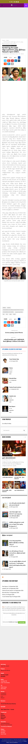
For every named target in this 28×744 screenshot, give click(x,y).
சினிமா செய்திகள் (13, 45)
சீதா (3, 314)
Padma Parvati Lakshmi (15, 387)
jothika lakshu (6, 53)
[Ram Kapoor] (5, 411)
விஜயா (14, 314)
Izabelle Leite (12, 396)
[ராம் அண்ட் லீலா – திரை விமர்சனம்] (20, 472)
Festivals (3, 715)
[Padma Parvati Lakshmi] (5, 392)
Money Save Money (5, 670)
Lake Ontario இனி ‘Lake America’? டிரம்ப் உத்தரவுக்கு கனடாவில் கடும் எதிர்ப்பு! (15, 513)
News (4, 45)
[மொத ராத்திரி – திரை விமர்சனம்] (8, 485)
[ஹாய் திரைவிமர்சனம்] (14, 448)
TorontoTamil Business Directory (8, 703)
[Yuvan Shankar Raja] (5, 364)
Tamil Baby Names (5, 723)
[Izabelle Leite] (5, 401)
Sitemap (20, 742)
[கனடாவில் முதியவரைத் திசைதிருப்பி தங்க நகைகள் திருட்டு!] (5, 508)
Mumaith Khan (12, 378)
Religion (3, 718)
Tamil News (8, 45)
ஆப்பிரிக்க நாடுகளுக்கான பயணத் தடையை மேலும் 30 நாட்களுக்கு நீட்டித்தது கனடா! (16, 524)
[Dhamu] (5, 373)
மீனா (7, 314)
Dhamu (11, 368)
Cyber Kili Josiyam (5, 666)
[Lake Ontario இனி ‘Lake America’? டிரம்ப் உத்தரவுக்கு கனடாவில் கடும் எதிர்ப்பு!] (5, 516)
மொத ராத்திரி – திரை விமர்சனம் (6, 490)
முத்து (10, 314)
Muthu (8, 307)
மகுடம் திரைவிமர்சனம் (19, 490)
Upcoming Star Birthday (10, 581)
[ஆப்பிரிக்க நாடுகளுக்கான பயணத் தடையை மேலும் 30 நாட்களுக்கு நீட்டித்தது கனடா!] (5, 527)
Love (2, 696)
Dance (2, 713)
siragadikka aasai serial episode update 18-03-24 (13, 309)
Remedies (3, 676)
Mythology (3, 717)
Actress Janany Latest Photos (14, 333)
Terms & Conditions (14, 742)
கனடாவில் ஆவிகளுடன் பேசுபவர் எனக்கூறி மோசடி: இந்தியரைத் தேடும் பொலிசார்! (17, 553)
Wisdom (2, 697)
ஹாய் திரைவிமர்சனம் (9, 458)
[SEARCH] (24, 430)
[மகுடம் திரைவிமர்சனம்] (20, 485)
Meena (4, 307)
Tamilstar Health (4, 674)
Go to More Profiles (6, 423)
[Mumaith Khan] (5, 383)
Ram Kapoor (12, 406)
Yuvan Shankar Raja (14, 359)
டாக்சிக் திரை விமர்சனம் (7, 477)
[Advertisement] (14, 23)
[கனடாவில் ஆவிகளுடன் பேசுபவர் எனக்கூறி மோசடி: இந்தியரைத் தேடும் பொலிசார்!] (5, 556)
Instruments (3, 694)
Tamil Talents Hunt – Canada (7, 709)
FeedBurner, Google (13, 622)
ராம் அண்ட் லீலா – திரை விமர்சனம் (19, 478)
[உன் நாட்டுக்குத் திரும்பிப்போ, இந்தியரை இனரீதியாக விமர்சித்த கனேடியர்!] (5, 545)
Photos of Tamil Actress (6, 724)
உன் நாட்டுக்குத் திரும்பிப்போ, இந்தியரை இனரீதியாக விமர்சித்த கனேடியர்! (16, 542)
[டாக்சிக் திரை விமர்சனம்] (8, 472)
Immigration (3, 693)
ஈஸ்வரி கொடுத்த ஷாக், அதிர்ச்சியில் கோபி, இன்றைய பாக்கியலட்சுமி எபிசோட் (14, 340)
